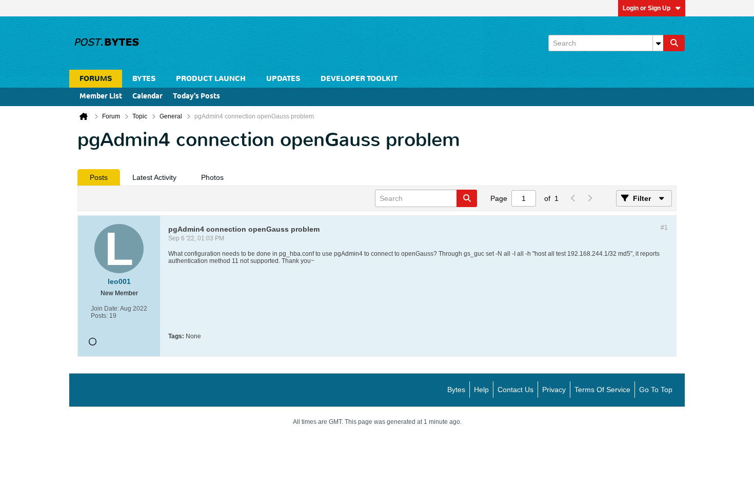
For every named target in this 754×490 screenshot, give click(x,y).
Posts (99, 177)
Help (481, 389)
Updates (283, 79)
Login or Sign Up (646, 8)
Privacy (554, 389)
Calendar (147, 96)
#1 (664, 227)
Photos (212, 177)
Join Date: (105, 308)
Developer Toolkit (359, 79)
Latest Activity (154, 177)
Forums (96, 79)
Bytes (456, 389)
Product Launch (211, 79)
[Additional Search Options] (658, 43)
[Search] (674, 43)
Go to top (655, 389)
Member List (101, 96)
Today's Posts (196, 96)
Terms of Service (602, 389)
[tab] (98, 177)
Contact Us (515, 389)
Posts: (99, 315)
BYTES (143, 79)
